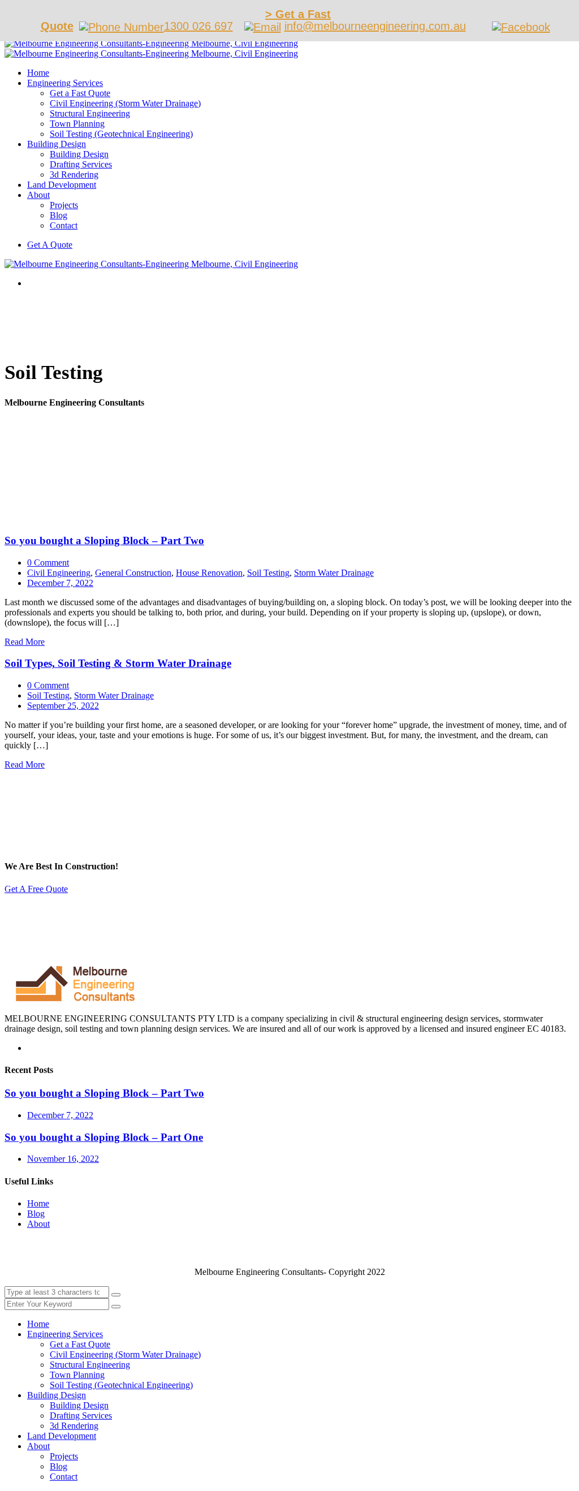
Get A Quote (49, 244)
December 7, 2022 (60, 583)
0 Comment (48, 562)
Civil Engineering (58, 573)
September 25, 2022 (63, 705)
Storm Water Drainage (334, 573)
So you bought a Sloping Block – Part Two (104, 540)
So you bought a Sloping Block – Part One (104, 1137)
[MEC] (70, 999)
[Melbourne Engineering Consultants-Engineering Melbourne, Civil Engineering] (151, 43)
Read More (25, 642)
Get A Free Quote (36, 889)
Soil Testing (268, 573)
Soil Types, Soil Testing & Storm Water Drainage (118, 663)
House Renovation (209, 573)
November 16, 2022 (63, 1159)
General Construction (133, 573)
